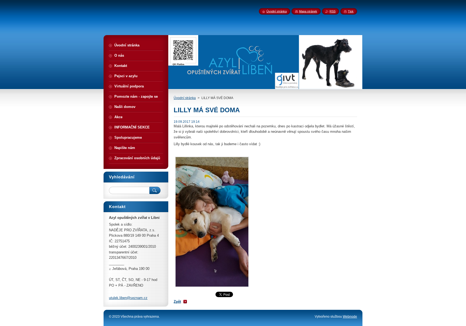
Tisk (351, 11)
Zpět (177, 302)
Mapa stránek (308, 11)
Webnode (350, 316)
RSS (332, 11)
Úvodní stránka (185, 98)
